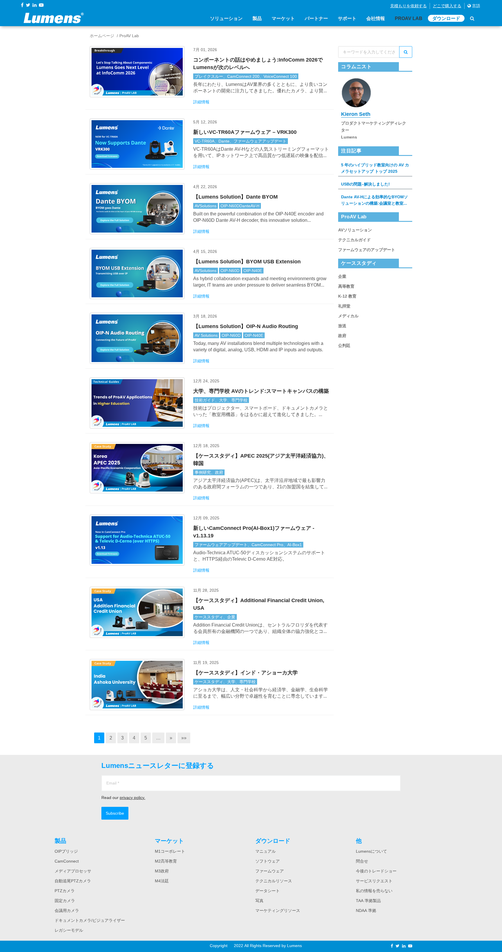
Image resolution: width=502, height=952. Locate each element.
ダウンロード (446, 18)
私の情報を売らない (374, 891)
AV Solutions (206, 335)
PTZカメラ (65, 891)
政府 (342, 336)
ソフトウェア (267, 861)
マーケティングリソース (277, 910)
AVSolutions (205, 206)
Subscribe (115, 813)
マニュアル (265, 851)
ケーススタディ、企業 (215, 617)
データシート (267, 891)
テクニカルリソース (273, 881)
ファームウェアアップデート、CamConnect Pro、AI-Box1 (248, 545)
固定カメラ (65, 901)
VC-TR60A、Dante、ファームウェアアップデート (240, 141)
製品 (257, 18)
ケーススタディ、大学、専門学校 (225, 682)
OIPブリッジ (66, 851)
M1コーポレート (170, 851)
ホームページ (102, 36)
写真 (259, 901)
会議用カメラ (67, 910)
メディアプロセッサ (73, 871)
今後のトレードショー (376, 871)
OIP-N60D (229, 271)
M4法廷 (162, 881)
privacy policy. (132, 798)
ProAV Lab (408, 18)
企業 (342, 276)
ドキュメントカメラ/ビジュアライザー (90, 920)
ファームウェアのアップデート (366, 250)
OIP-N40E (252, 271)
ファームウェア (269, 871)
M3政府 (162, 871)
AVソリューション (355, 230)
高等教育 (346, 286)
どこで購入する (447, 6)
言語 (475, 6)
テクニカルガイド (354, 240)
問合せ (362, 861)
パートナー (316, 18)
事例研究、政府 (209, 472)
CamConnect (67, 861)
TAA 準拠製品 (368, 901)
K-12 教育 (347, 296)
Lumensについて (371, 851)
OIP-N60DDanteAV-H (239, 206)
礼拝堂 (344, 306)
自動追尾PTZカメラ (73, 881)
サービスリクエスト (374, 881)
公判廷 (344, 345)
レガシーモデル (69, 930)
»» (184, 737)
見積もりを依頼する (408, 6)
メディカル (348, 316)
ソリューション (226, 18)
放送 (342, 326)
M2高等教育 (166, 861)
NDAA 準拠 (366, 910)
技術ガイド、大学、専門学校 (221, 400)
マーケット (283, 18)
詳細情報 (201, 102)
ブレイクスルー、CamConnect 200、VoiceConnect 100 (246, 76)
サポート (347, 18)
